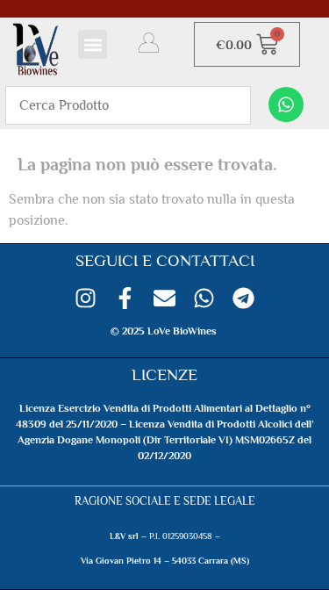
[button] (92, 44)
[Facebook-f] (125, 298)
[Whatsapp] (286, 104)
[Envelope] (164, 298)
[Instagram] (86, 298)
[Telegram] (243, 298)
